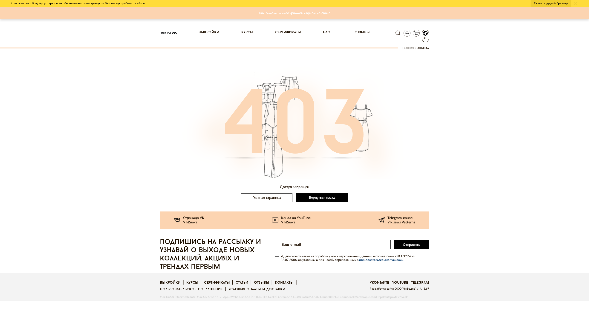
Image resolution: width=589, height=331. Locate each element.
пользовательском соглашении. (381, 260)
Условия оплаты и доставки (256, 289)
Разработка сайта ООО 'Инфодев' (393, 289)
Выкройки (209, 32)
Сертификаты (288, 32)
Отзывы (362, 32)
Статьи (242, 283)
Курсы (247, 32)
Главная (408, 48)
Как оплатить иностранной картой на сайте (294, 13)
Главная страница (266, 197)
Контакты (284, 283)
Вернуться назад (322, 197)
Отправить (411, 245)
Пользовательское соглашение (191, 289)
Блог (327, 32)
